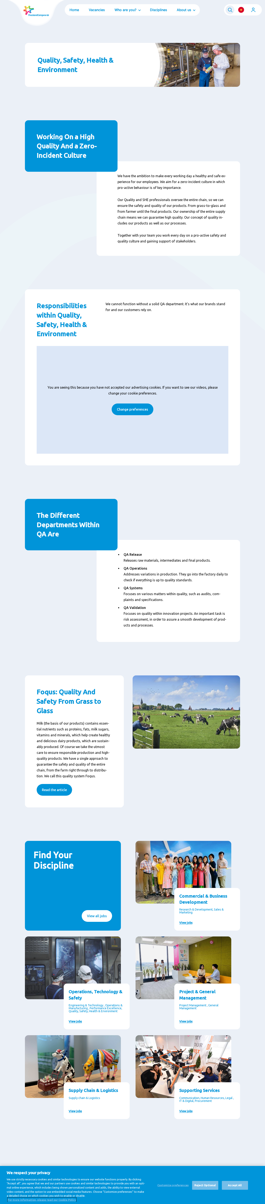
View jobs (186, 922)
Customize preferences (173, 1185)
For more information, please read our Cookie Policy (42, 1199)
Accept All (235, 1185)
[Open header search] (230, 9)
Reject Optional (205, 1185)
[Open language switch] (241, 9)
